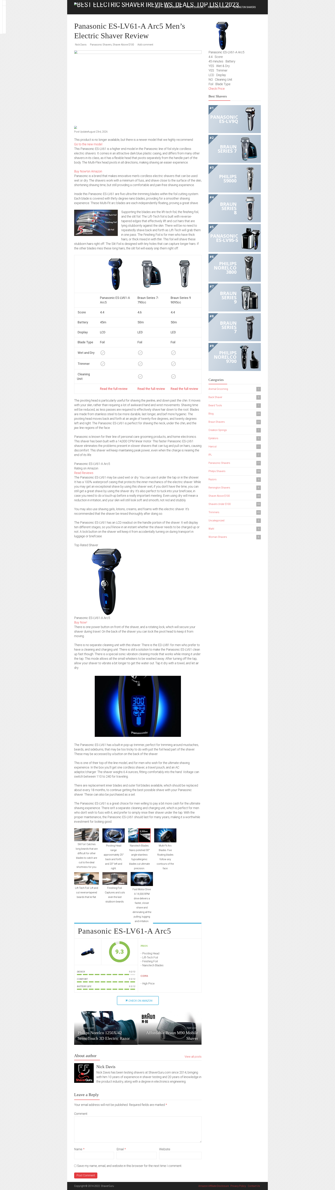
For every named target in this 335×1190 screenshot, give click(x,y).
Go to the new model (88, 144)
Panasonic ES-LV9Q (224, 119)
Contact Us (254, 1186)
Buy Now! (80, 622)
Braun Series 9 (228, 297)
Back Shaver (234, 397)
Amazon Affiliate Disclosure (213, 1186)
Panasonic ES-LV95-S (224, 238)
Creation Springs (234, 430)
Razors (234, 479)
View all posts (193, 1056)
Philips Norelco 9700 (225, 356)
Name (79, 1149)
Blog (157, 7)
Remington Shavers (245, 7)
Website (164, 1149)
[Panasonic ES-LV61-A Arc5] (88, 952)
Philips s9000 (228, 178)
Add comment (145, 44)
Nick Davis (81, 44)
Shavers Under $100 (234, 504)
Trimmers (234, 512)
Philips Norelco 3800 (225, 267)
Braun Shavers (173, 7)
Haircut (234, 446)
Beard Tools (234, 405)
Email (121, 1149)
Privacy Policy (238, 1186)
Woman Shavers (234, 537)
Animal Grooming (234, 389)
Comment (80, 1113)
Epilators (234, 438)
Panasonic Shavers (218, 7)
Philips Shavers (194, 7)
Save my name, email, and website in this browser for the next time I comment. (129, 1166)
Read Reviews (83, 473)
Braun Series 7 (227, 148)
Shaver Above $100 (123, 44)
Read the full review (114, 389)
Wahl (234, 528)
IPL (234, 454)
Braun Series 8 (228, 208)
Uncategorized (234, 520)
